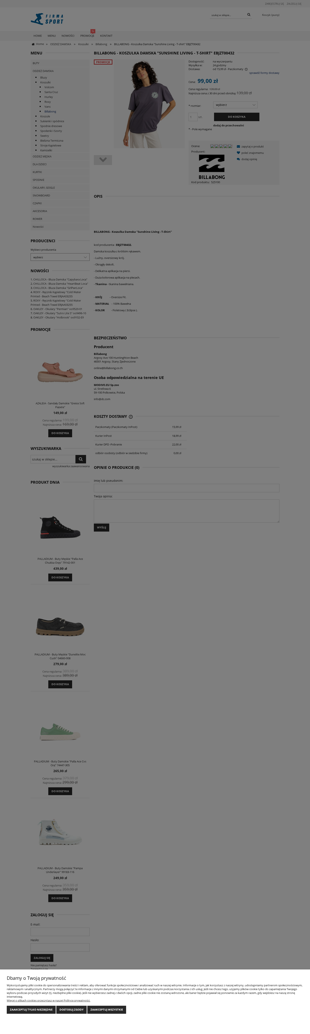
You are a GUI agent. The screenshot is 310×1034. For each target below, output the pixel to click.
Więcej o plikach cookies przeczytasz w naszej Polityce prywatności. (48, 1000)
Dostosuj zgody (71, 1009)
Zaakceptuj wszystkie (106, 1009)
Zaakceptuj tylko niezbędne (31, 1009)
